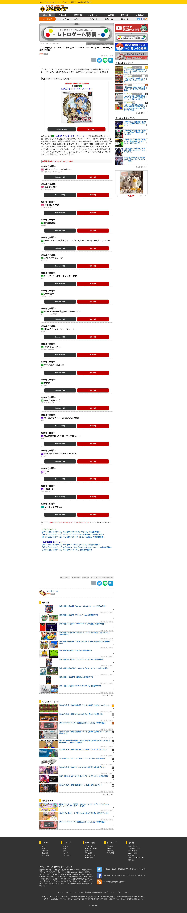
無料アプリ (110, 848)
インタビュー (93, 15)
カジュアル (67, 855)
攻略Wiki (88, 851)
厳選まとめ (109, 19)
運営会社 (131, 860)
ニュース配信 (132, 853)
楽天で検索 (91, 129)
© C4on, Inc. (93, 905)
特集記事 (78, 15)
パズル (65, 846)
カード (65, 853)
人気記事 (62, 15)
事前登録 (124, 15)
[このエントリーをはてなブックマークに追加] (110, 62)
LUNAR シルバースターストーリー (102, 577)
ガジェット (93, 19)
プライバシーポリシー (135, 857)
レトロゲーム (64, 19)
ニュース (47, 15)
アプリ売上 (110, 853)
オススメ (140, 15)
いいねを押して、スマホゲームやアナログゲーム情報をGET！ (124, 875)
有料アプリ (110, 851)
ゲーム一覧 (89, 846)
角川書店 (86, 577)
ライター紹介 (132, 851)
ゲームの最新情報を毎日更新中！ (114, 882)
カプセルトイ (78, 19)
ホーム (44, 846)
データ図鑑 (89, 857)
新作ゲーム (124, 19)
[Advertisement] (76, 565)
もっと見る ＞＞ (108, 695)
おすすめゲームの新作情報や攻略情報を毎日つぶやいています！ (125, 869)
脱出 (64, 851)
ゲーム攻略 (109, 15)
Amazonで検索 (62, 129)
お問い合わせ (132, 846)
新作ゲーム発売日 (91, 848)
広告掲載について (134, 848)
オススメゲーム (90, 855)
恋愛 (64, 848)
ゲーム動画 (45, 855)
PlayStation (76, 577)
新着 (43, 848)
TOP (41, 43)
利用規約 (131, 855)
